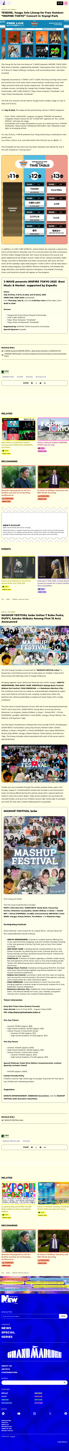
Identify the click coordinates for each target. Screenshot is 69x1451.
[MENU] (66, 3)
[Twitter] (50, 1414)
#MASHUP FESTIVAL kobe (11, 1141)
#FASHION (6, 1403)
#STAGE (38, 1400)
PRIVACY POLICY (7, 1430)
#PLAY (4, 1393)
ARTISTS (5, 1369)
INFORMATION (6, 1426)
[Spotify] (3, 1414)
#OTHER (38, 1403)
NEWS (8, 599)
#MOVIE (38, 1397)
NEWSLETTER (6, 1312)
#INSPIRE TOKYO (8, 377)
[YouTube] (19, 1414)
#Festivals (29, 377)
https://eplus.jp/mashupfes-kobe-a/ (24, 1012)
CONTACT (4, 1422)
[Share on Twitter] (36, 383)
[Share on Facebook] (40, 383)
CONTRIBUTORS (9, 1373)
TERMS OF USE (6, 1428)
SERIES (7, 1337)
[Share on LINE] (32, 383)
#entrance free (41, 377)
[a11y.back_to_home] (5, 3)
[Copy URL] (45, 383)
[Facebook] (66, 1414)
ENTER (63, 1316)
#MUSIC (38, 1393)
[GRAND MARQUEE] (34, 1352)
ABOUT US (6, 1366)
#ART (4, 1397)
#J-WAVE (20, 377)
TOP (2, 599)
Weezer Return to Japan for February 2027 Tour (31, 1283)
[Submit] (65, 1382)
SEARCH (4, 1378)
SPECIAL (8, 1332)
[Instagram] (34, 1414)
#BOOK (5, 1400)
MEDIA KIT (5, 1424)
